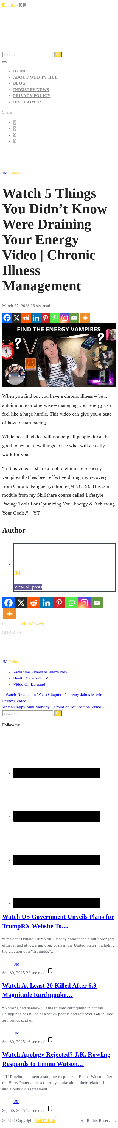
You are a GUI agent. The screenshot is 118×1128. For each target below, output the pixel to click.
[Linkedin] (36, 318)
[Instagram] (64, 318)
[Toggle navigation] (4, 62)
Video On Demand (29, 684)
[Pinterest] (45, 318)
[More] (85, 318)
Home (20, 71)
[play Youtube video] (59, 355)
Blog (19, 83)
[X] (16, 318)
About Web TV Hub (35, 77)
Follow (11, 5)
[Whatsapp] (55, 318)
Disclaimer (27, 102)
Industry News (31, 89)
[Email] (74, 318)
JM (11, 173)
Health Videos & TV (30, 678)
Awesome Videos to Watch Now (40, 672)
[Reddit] (26, 318)
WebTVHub (45, 1120)
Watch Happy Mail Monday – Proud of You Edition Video (51, 707)
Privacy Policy (31, 95)
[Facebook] (7, 318)
